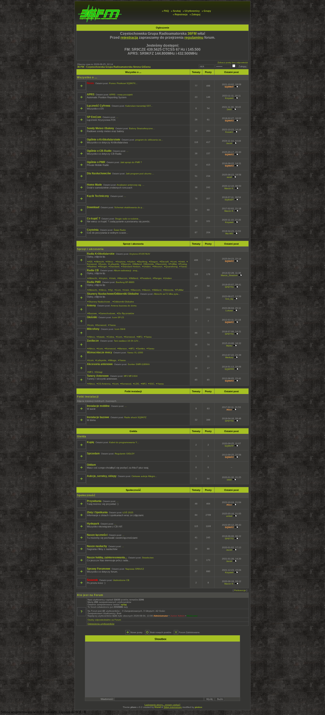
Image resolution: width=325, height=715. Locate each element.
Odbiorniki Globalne (124, 301)
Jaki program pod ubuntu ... (140, 173)
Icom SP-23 (118, 317)
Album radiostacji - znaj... (126, 270)
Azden (132, 261)
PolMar (173, 264)
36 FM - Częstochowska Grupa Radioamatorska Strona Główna (114, 66)
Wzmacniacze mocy (99, 352)
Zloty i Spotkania (97, 512)
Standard (114, 266)
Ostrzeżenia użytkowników (101, 624)
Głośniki (92, 317)
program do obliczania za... (149, 139)
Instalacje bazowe (98, 417)
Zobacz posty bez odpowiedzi (233, 62)
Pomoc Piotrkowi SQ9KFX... (123, 83)
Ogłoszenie (162, 27)
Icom (174, 261)
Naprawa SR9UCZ (134, 569)
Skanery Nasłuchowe (100, 301)
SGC (151, 383)
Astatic (101, 337)
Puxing (183, 264)
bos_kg (229, 299)
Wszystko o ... (133, 72)
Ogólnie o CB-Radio (99, 150)
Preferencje (240, 590)
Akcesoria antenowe (100, 364)
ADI (90, 261)
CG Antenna (104, 383)
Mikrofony (93, 329)
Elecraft (165, 261)
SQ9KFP (229, 446)
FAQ (166, 11)
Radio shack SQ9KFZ (135, 417)
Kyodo (103, 264)
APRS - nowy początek (121, 94)
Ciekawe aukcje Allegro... (144, 476)
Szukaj (177, 11)
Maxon (146, 290)
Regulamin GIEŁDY (125, 453)
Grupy (207, 11)
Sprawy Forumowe (98, 568)
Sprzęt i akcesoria (133, 243)
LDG (136, 383)
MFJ (140, 337)
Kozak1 (229, 132)
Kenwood (92, 264)
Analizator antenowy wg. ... (130, 185)
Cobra (111, 337)
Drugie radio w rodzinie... (127, 218)
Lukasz (229, 310)
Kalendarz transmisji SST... (139, 106)
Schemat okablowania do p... (129, 207)
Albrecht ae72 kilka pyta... (167, 294)
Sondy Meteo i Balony (100, 128)
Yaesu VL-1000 (135, 352)
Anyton (103, 278)
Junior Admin (177, 616)
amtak (229, 516)
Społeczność (133, 490)
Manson (123, 348)
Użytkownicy (192, 11)
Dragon (154, 261)
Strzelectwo (148, 557)
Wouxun (158, 266)
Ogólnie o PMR (96, 162)
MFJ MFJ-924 (131, 376)
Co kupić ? (93, 218)
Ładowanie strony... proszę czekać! (162, 704)
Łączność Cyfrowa (98, 105)
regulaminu (193, 37)
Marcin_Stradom (229, 275)
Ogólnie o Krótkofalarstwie (103, 139)
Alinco (110, 261)
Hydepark (93, 523)
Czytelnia (93, 229)
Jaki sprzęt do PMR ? (131, 162)
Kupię (90, 442)
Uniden (147, 266)
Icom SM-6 (120, 329)
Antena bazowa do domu (124, 305)
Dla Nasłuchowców (99, 173)
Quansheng (171, 266)
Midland (138, 264)
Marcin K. (229, 188)
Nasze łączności (97, 534)
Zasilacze (93, 340)
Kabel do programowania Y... (124, 442)
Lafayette (114, 264)
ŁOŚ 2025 (128, 512)
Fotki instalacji (133, 391)
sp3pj (124, 604)
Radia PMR (94, 282)
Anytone (121, 261)
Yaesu (184, 266)
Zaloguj (195, 14)
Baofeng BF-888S (125, 282)
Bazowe (93, 313)
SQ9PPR (229, 369)
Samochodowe (107, 313)
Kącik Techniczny (98, 196)
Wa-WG (229, 233)
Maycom (126, 264)
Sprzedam (93, 453)
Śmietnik (92, 580)
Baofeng (142, 261)
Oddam (91, 464)
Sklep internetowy (173, 707)
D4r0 (229, 109)
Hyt (111, 290)
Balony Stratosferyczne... (142, 128)
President (146, 278)
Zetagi (99, 372)
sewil (229, 177)
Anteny (91, 305)
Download (93, 207)
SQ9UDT (229, 199)
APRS (90, 94)
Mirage (112, 360)
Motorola (149, 264)
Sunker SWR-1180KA (139, 364)
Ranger (103, 266)
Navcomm (162, 264)
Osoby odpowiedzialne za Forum (104, 620)
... (117, 117)
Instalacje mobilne (98, 405)
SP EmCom (94, 117)
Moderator (192, 616)
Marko (229, 345)
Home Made (94, 184)
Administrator (160, 616)
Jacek (229, 143)
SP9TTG (229, 287)
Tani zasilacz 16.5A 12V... (127, 341)
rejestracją (129, 37)
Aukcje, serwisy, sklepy (102, 476)
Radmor (92, 266)
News (90, 83)
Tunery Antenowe (98, 375)
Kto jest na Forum (90, 595)
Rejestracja (181, 14)
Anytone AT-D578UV (139, 254)
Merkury (229, 357)
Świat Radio (120, 230)
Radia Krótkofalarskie (101, 253)
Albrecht (100, 261)
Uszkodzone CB (121, 580)
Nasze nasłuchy (97, 546)
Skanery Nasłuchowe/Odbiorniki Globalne (113, 293)
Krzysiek (229, 98)
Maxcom (123, 278)
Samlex (141, 348)
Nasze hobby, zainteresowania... (107, 557)
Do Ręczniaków (126, 313)
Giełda (133, 431)
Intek (182, 261)
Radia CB (93, 270)
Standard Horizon (131, 266)
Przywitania (94, 501)
